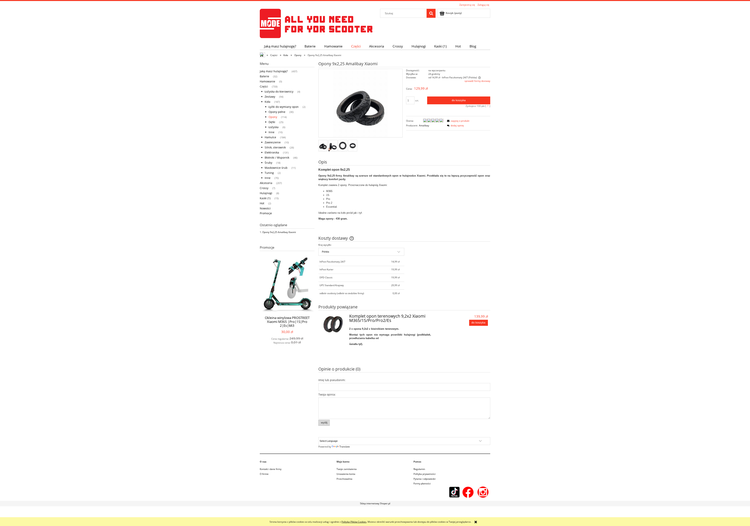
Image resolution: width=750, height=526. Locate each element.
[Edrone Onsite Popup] (375, 263)
